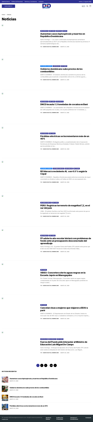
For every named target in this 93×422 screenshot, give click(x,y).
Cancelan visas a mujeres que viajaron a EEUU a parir (64, 309)
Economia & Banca (46, 66)
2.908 (51, 365)
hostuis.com (5, 419)
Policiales (60, 101)
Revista (59, 30)
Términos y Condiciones (74, 418)
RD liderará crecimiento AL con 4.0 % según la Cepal (63, 172)
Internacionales (58, 168)
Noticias (9, 14)
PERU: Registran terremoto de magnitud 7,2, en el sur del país (65, 206)
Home (3, 14)
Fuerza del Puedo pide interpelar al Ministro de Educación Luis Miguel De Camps (63, 343)
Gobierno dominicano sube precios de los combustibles (61, 70)
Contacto (88, 417)
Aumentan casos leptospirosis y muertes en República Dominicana (62, 35)
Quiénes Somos (48, 418)
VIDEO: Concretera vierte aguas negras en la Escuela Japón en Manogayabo (62, 274)
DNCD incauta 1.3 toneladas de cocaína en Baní (64, 104)
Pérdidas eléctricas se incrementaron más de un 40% (64, 137)
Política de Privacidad (59, 418)
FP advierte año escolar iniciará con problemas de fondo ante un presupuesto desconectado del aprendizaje (65, 241)
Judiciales (56, 66)
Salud (65, 30)
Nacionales (44, 30)
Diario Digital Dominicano (51, 46)
